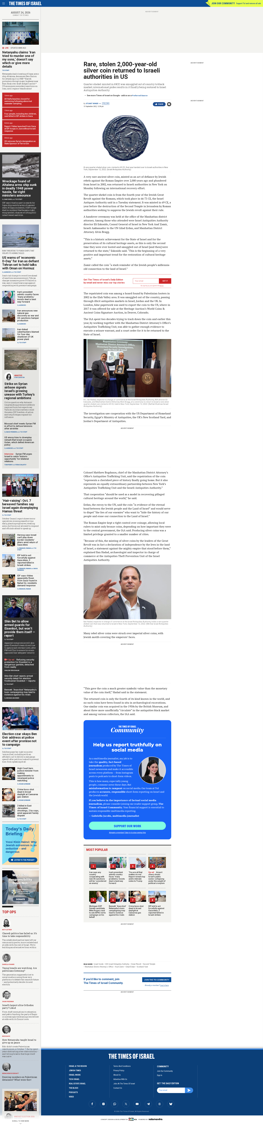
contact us (117, 1088)
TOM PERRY (8, 465)
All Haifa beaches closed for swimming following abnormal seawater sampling (18, 101)
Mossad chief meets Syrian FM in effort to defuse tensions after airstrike (20, 426)
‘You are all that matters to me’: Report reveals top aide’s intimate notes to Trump (137, 876)
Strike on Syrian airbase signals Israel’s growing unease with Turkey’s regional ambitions (19, 391)
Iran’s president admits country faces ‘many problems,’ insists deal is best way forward (117, 877)
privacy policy (118, 1070)
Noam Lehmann (24, 784)
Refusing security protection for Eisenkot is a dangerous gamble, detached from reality (19, 663)
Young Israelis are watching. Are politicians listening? (19, 969)
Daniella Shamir (8, 964)
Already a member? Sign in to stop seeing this (127, 832)
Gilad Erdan (130, 967)
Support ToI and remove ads (248, 3)
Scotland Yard (142, 967)
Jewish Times (75, 1070)
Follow (106, 103)
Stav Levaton (19, 377)
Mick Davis (6, 1036)
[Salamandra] (155, 1119)
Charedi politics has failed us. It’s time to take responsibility (19, 934)
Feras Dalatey (20, 465)
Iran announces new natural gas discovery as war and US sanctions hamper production (28, 315)
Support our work (127, 826)
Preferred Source (140, 96)
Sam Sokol (8, 199)
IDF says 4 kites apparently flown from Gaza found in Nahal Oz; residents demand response (27, 580)
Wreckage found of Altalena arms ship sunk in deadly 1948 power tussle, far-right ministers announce (19, 188)
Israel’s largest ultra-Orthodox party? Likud (18, 1006)
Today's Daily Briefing (20, 831)
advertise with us (120, 1079)
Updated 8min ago (18, 48)
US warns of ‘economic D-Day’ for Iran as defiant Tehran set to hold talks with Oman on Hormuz (20, 263)
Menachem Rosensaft (10, 1073)
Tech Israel (74, 1079)
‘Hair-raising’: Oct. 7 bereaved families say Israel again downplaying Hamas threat (20, 506)
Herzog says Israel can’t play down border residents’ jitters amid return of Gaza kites (27, 540)
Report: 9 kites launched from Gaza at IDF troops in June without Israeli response (20, 128)
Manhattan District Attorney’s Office (99, 967)
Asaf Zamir (119, 967)
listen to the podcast (24, 860)
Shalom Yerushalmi (11, 670)
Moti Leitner (7, 929)
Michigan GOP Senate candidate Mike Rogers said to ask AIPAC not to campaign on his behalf (97, 911)
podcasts (73, 1092)
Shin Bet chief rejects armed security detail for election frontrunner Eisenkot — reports (19, 678)
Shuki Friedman (8, 1001)
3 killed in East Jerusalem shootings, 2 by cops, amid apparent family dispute (28, 810)
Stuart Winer (92, 103)
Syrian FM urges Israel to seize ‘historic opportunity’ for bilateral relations (18, 458)
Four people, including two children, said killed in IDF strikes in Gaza (20, 115)
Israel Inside (98, 964)
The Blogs (73, 1088)
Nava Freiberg (11, 432)
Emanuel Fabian (25, 548)
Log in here (164, 985)
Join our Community (223, 3)
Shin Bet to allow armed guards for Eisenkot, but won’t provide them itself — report (19, 628)
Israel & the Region (78, 1066)
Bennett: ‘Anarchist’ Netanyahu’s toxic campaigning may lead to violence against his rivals (117, 910)
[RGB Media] (133, 1119)
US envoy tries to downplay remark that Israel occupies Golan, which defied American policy (19, 441)
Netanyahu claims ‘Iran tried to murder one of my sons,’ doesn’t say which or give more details (18, 59)
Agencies (7, 272)
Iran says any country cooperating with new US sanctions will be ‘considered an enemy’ (97, 877)
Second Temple (149, 964)
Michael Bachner (12, 698)
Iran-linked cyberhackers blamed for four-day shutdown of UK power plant (28, 334)
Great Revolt (136, 964)
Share (160, 104)
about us (117, 1075)
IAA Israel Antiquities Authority (117, 964)
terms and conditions (122, 1066)
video (71, 1097)
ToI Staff (5, 70)
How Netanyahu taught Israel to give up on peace (19, 1041)
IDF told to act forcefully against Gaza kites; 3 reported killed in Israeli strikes (156, 910)
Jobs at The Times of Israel (124, 1084)
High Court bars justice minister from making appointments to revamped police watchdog (27, 774)
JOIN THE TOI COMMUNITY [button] (156, 979)
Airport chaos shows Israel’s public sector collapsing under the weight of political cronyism (156, 877)
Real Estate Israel (77, 1084)
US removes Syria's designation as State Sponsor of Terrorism (20, 142)
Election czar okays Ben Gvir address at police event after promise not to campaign (19, 739)
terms (162, 285)
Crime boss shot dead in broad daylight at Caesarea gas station (136, 910)
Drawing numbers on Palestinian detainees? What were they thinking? (19, 1080)
